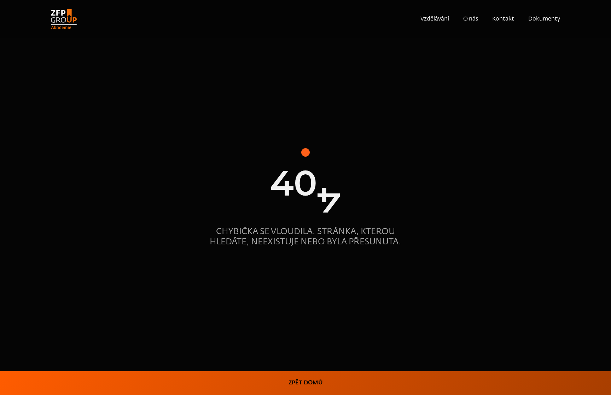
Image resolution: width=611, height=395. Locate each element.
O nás (470, 19)
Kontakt (503, 19)
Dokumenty (544, 19)
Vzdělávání (434, 19)
